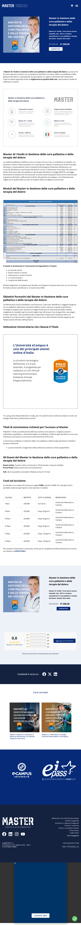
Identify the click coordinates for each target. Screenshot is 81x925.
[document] (40, 462)
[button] (64, 436)
